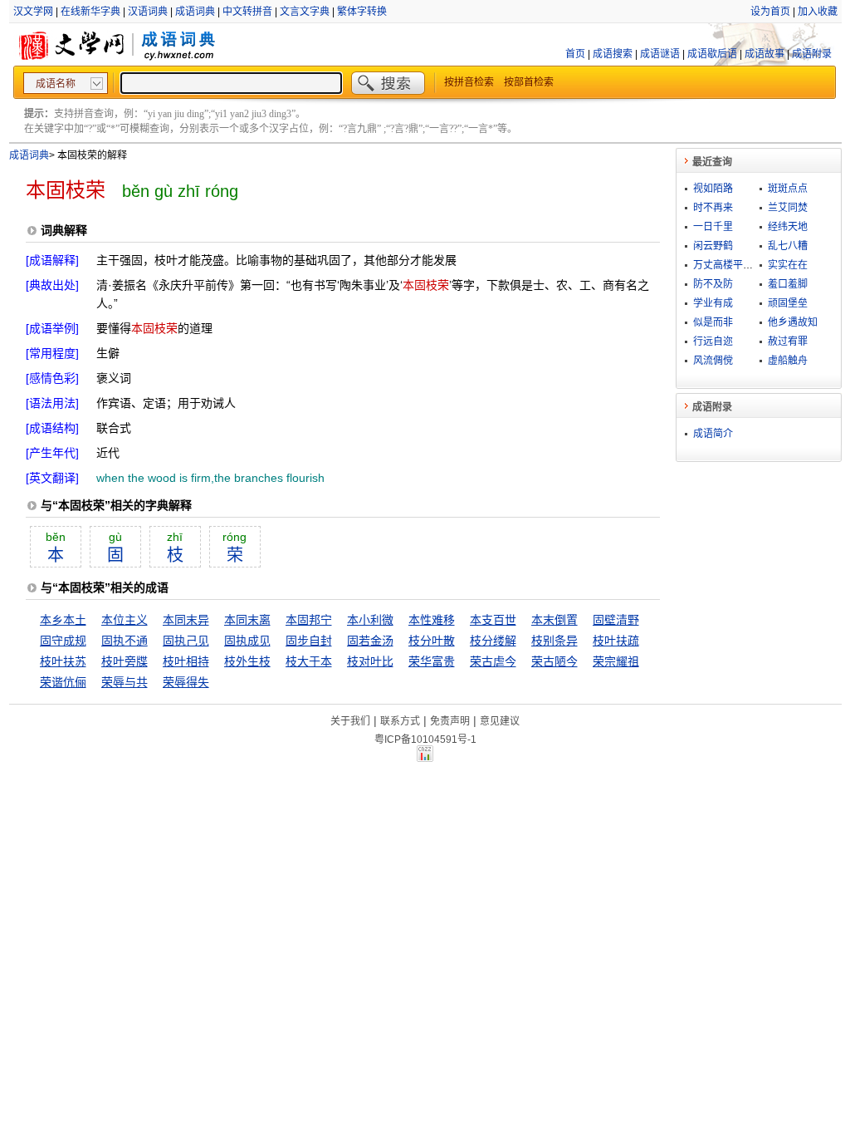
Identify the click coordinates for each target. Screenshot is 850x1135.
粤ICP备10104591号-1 (425, 739)
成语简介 (713, 434)
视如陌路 (713, 188)
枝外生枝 (247, 661)
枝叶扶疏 (616, 640)
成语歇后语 (712, 54)
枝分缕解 (493, 640)
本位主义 (124, 619)
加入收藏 (818, 11)
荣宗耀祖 (616, 661)
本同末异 (186, 619)
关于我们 (350, 721)
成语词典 (195, 11)
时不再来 (713, 208)
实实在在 (788, 265)
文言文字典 (305, 11)
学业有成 (713, 303)
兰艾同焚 (788, 208)
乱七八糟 (788, 246)
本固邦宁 (309, 619)
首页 (575, 54)
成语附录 (812, 54)
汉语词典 (148, 11)
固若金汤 (370, 640)
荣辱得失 (186, 682)
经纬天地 (788, 227)
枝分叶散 (431, 640)
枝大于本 (309, 661)
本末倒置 (554, 619)
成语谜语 (660, 54)
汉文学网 (33, 11)
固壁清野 (616, 619)
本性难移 (431, 619)
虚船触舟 (788, 360)
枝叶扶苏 (63, 661)
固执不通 (124, 640)
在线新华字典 (90, 11)
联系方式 (400, 721)
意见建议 (500, 721)
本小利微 (370, 619)
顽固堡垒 (788, 303)
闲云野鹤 (713, 246)
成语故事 (764, 54)
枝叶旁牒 (124, 661)
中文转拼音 (247, 11)
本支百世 (493, 619)
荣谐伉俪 (63, 682)
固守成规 (63, 640)
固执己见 (186, 640)
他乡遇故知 (793, 322)
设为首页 (770, 11)
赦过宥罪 (788, 341)
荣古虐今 (493, 661)
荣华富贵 (431, 661)
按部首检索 (529, 82)
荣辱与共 (124, 682)
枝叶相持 (186, 661)
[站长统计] (425, 757)
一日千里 (713, 227)
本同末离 (247, 619)
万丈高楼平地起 (728, 265)
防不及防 (713, 284)
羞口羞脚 (788, 284)
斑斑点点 (788, 188)
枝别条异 (554, 640)
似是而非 (713, 322)
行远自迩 (713, 341)
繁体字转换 (362, 11)
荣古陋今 (554, 661)
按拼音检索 (469, 82)
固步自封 (309, 640)
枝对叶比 (370, 661)
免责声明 (450, 721)
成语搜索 (613, 54)
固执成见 (247, 640)
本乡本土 (63, 619)
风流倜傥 (713, 360)
